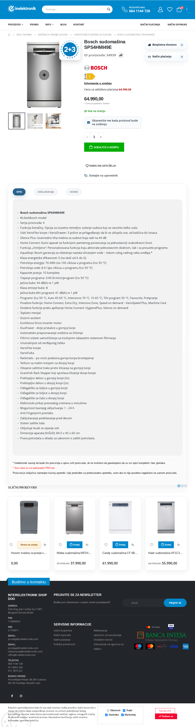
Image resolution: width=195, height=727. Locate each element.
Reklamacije (100, 630)
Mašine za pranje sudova (53, 34)
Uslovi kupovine (63, 630)
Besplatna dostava (164, 44)
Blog (63, 24)
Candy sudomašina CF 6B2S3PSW (120, 553)
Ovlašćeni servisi (103, 639)
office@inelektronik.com (22, 655)
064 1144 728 (139, 11)
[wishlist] (11, 544)
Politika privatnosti (64, 644)
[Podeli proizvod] (121, 55)
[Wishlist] (169, 9)
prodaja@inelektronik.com (23, 639)
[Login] (160, 9)
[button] (179, 9)
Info (48, 24)
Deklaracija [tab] (46, 191)
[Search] (109, 9)
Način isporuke (177, 24)
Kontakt (78, 24)
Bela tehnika (24, 34)
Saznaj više (165, 710)
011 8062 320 (15, 667)
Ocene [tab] (74, 191)
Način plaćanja (150, 24)
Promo (34, 24)
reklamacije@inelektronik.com (25, 651)
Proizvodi (14, 24)
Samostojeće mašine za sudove (93, 34)
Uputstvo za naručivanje (107, 635)
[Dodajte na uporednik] (45, 544)
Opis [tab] (19, 191)
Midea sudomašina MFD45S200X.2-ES (75, 553)
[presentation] (14, 75)
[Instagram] (21, 696)
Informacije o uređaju (98, 83)
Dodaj (76, 544)
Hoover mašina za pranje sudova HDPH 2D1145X (29, 553)
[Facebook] (12, 696)
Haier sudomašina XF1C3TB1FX (166, 553)
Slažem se (167, 716)
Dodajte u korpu (106, 147)
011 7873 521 (15, 670)
